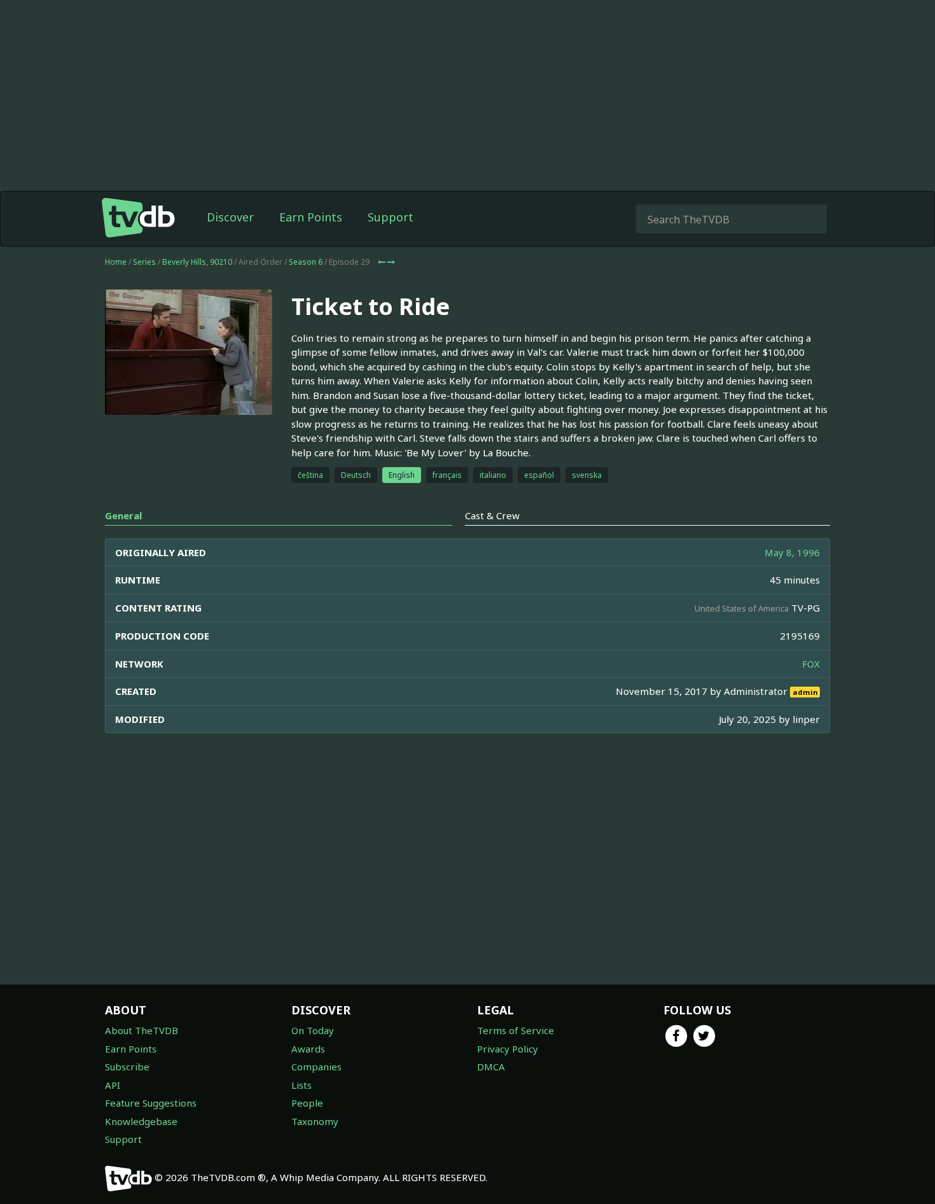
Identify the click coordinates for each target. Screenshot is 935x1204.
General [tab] (123, 515)
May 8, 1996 (792, 552)
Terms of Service (515, 1030)
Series (144, 261)
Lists (301, 1085)
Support (390, 217)
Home (116, 261)
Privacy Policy (507, 1048)
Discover (230, 217)
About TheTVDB (141, 1030)
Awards (308, 1048)
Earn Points (310, 217)
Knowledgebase (141, 1121)
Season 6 (305, 261)
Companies (316, 1066)
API (112, 1085)
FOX (811, 663)
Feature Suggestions (151, 1102)
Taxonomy (314, 1121)
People (307, 1102)
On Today (312, 1030)
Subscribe (127, 1066)
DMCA (491, 1066)
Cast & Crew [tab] (492, 515)
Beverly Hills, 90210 (197, 261)
